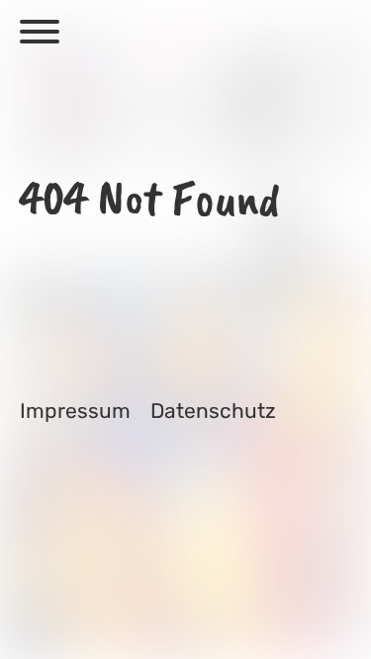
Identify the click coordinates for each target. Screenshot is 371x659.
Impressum (75, 410)
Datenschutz (213, 410)
